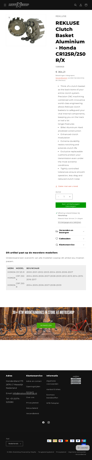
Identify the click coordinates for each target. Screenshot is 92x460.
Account (30, 392)
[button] (5, 5)
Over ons (30, 397)
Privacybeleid (32, 403)
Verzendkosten (61, 78)
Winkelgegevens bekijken (69, 222)
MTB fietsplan (52, 403)
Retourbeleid (32, 408)
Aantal (58, 192)
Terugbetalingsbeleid (46, 452)
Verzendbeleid (32, 413)
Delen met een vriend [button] (68, 186)
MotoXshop (17, 452)
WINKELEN (46, 325)
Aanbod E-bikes (53, 389)
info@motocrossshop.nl (25, 393)
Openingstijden (33, 386)
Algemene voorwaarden (52, 382)
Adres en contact (34, 381)
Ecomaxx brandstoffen (52, 396)
